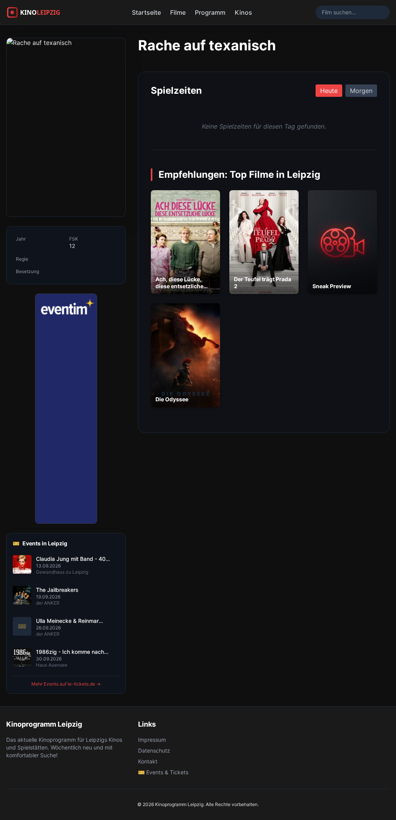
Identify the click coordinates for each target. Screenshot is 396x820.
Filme (178, 12)
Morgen (361, 91)
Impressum (152, 739)
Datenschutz (154, 750)
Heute (329, 91)
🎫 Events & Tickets (163, 772)
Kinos (243, 12)
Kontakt (147, 761)
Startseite (146, 12)
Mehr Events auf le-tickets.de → (66, 684)
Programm (210, 12)
